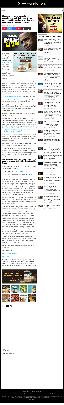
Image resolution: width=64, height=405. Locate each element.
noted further (14, 96)
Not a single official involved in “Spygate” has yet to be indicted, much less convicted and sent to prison (52, 141)
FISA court (31, 261)
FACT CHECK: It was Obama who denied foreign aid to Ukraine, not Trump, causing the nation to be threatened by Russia (52, 199)
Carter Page (28, 260)
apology (21, 260)
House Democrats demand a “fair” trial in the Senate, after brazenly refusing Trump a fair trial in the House (52, 132)
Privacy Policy (32, 399)
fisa (27, 261)
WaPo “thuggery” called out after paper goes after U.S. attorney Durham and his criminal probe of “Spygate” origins (52, 41)
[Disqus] (19, 327)
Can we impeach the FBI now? (51, 173)
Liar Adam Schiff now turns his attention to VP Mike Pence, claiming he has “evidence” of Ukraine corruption (51, 59)
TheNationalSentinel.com (9, 253)
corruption (13, 261)
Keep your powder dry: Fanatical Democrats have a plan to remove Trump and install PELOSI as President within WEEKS (52, 104)
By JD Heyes (52, 45)
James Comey (6, 263)
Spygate (14, 265)
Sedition (9, 265)
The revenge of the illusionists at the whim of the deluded (52, 157)
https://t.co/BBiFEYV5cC (22, 171)
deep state (20, 261)
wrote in (7, 62)
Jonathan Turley (23, 263)
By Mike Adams (52, 80)
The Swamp (28, 265)
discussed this (23, 166)
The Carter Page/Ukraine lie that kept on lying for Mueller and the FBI (52, 67)
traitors (34, 265)
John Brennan (14, 263)
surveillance (20, 265)
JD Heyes (13, 25)
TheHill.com (5, 256)
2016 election (15, 260)
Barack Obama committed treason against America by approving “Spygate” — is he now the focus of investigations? (52, 50)
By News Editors (52, 70)
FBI (24, 261)
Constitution (5, 261)
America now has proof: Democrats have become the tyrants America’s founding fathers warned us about (52, 85)
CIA (33, 260)
